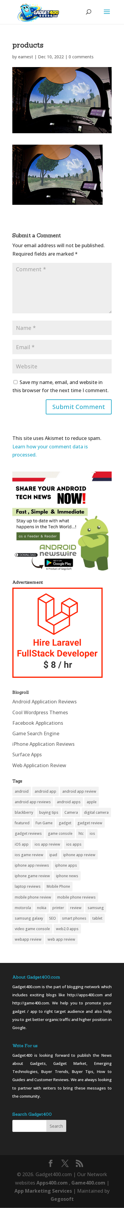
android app (45, 791)
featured (22, 822)
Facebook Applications (37, 723)
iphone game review (32, 875)
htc (81, 833)
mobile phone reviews (76, 897)
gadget (65, 822)
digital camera (96, 812)
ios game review (29, 854)
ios (92, 833)
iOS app (22, 844)
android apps (69, 801)
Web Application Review (39, 765)
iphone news (67, 875)
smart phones (74, 918)
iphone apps (66, 865)
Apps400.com (52, 1182)
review (76, 907)
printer (58, 907)
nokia (41, 907)
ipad (53, 854)
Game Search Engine (35, 733)
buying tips (48, 812)
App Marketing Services (43, 1191)
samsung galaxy (29, 918)
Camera (71, 812)
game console (60, 833)
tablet (97, 918)
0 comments (81, 57)
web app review (61, 939)
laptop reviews (28, 886)
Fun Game (44, 822)
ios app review (47, 844)
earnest (25, 57)
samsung (96, 907)
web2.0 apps (67, 928)
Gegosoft (62, 1199)
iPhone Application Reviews (43, 744)
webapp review (28, 939)
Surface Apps (27, 754)
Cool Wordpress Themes (40, 712)
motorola (23, 907)
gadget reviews (28, 833)
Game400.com (89, 1182)
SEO (52, 918)
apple (92, 801)
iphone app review (79, 854)
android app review (79, 791)
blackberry (24, 812)
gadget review (89, 822)
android (22, 791)
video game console (32, 928)
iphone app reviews (32, 865)
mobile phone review (33, 897)
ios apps (74, 844)
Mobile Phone (58, 886)
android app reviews (33, 801)
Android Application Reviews (44, 701)
